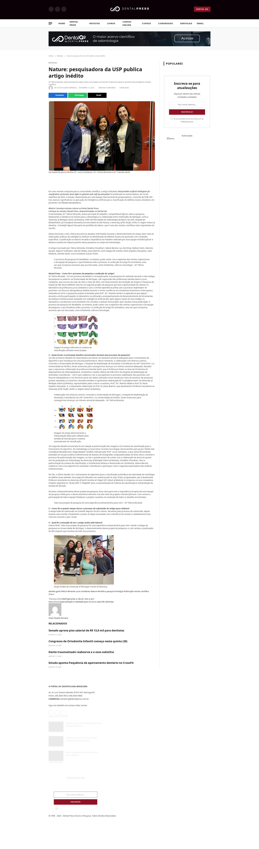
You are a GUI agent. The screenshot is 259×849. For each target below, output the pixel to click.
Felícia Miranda (68, 591)
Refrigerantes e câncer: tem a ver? (78, 599)
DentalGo (186, 23)
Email (200, 23)
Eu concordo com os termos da (76, 809)
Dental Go (202, 9)
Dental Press (74, 23)
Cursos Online (126, 23)
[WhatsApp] (50, 188)
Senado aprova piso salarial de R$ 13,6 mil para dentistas (86, 630)
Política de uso (89, 809)
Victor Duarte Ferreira (66, 88)
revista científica (141, 591)
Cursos (146, 23)
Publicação (129, 591)
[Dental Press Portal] (129, 9)
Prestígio (119, 591)
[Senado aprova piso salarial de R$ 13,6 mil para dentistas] (56, 727)
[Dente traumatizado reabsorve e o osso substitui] (56, 756)
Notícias (53, 63)
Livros (111, 23)
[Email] (50, 184)
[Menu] (50, 23)
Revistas (94, 23)
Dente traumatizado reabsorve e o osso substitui (81, 652)
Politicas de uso (187, 122)
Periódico (102, 591)
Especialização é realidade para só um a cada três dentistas (87, 601)
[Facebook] (50, 180)
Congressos (165, 23)
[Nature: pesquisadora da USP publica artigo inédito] (102, 136)
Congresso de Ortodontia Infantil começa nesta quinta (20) (88, 641)
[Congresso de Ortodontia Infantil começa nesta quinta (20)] (56, 741)
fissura (65, 202)
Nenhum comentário (107, 88)
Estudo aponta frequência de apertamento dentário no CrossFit (91, 663)
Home (61, 23)
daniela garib (55, 591)
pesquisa (111, 591)
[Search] (209, 23)
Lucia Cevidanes (83, 591)
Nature (94, 591)
